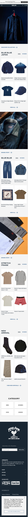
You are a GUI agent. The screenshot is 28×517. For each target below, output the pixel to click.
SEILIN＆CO (6, 490)
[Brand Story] (13, 138)
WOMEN (23, 63)
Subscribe (21, 449)
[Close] (24, 498)
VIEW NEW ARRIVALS (12, 385)
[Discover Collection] (13, 36)
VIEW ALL (12, 115)
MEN (18, 63)
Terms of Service (6, 494)
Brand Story (5, 159)
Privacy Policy (15, 494)
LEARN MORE (24, 2)
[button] (1, 8)
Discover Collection (8, 57)
